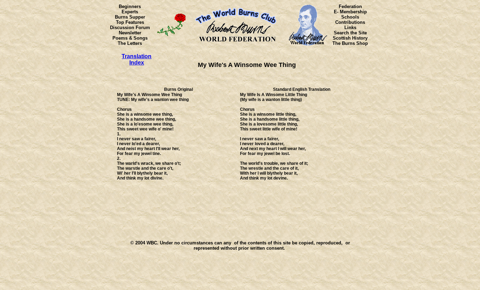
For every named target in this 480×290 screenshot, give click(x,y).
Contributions (350, 22)
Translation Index (136, 59)
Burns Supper (130, 17)
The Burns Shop (350, 43)
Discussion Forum (130, 27)
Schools (350, 17)
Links (350, 27)
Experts (130, 11)
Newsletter (130, 32)
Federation (350, 6)
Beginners (130, 6)
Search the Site (350, 32)
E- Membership (350, 11)
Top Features (130, 22)
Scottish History (350, 38)
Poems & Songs (130, 38)
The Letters (130, 43)
